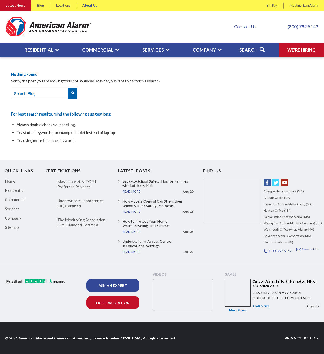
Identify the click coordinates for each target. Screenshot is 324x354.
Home (10, 181)
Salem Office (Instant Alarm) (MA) (287, 217)
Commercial (15, 199)
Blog (40, 5)
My (304, 5)
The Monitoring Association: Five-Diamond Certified (81, 222)
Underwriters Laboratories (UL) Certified (80, 203)
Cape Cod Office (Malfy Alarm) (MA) (288, 204)
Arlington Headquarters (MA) (284, 191)
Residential (14, 190)
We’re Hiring (301, 49)
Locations (63, 5)
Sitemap (12, 227)
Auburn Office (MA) (277, 197)
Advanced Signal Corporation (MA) (287, 236)
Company (13, 218)
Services (12, 208)
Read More (260, 306)
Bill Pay (272, 5)
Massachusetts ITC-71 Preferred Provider (76, 184)
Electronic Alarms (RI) (278, 242)
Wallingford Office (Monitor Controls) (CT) (293, 223)
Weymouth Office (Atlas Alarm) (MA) (289, 229)
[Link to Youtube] (284, 182)
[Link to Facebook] (267, 182)
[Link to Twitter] (275, 182)
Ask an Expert (113, 285)
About (89, 5)
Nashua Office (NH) (277, 210)
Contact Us (245, 26)
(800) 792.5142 (303, 26)
